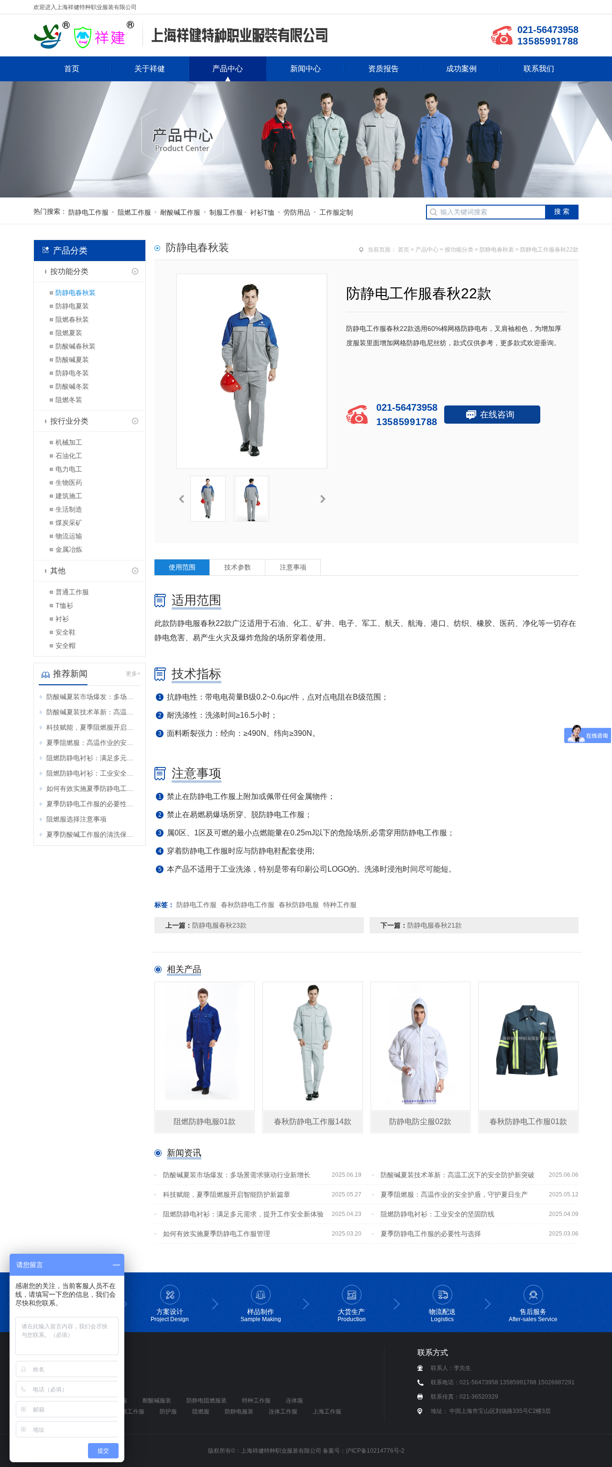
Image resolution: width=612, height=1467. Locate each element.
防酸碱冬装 (72, 386)
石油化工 (68, 456)
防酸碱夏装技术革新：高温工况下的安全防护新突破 (93, 712)
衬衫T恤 (262, 212)
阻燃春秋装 (72, 319)
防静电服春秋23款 (219, 925)
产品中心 (227, 69)
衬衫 (62, 619)
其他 (58, 571)
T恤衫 (64, 605)
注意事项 (293, 567)
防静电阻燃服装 (206, 1400)
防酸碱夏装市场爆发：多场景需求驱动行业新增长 (93, 697)
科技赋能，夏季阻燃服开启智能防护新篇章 (93, 727)
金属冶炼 (68, 549)
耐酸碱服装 (156, 1400)
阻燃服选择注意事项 (76, 819)
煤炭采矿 (68, 522)
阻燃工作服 (134, 212)
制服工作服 (226, 212)
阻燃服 (200, 1411)
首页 (71, 69)
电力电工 (68, 469)
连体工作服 (283, 1411)
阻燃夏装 (68, 333)
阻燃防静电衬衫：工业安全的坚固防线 (93, 773)
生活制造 (68, 509)
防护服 (168, 1411)
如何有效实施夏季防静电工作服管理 (93, 788)
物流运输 (68, 536)
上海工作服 (327, 1411)
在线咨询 (497, 414)
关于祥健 (149, 69)
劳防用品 (297, 212)
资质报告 (383, 69)
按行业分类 (69, 421)
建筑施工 (68, 496)
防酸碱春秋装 (75, 346)
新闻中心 (305, 69)
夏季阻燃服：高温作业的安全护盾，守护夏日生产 (93, 742)
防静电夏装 (72, 306)
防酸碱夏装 (72, 359)
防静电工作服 (88, 212)
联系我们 (539, 69)
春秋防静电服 (299, 905)
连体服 (294, 1400)
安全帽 (65, 645)
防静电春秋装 (75, 292)
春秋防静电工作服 (247, 905)
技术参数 (237, 567)
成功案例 (461, 69)
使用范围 (182, 567)
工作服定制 (336, 212)
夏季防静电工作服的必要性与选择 (93, 804)
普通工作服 (72, 592)
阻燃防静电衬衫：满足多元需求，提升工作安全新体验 (93, 758)
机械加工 (68, 442)
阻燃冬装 (68, 400)
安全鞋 (65, 632)
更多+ (133, 673)
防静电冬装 (72, 373)
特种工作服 (340, 905)
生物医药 (68, 482)
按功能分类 (69, 271)
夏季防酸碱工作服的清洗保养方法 (93, 834)
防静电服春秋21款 (434, 925)
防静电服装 (239, 1411)
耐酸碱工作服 (180, 212)
